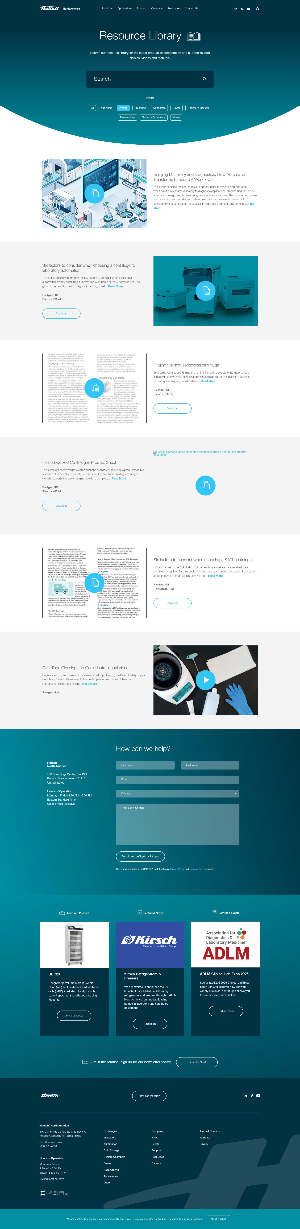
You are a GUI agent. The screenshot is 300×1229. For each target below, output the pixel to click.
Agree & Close (218, 1219)
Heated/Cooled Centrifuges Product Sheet (79, 463)
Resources (158, 1157)
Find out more (226, 1011)
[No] (295, 1219)
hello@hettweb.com (51, 1142)
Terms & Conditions (211, 1131)
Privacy (204, 1144)
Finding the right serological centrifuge (186, 365)
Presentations (127, 117)
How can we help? (149, 1096)
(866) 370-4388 (48, 1146)
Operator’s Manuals (198, 108)
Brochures (140, 108)
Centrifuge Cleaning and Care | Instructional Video (85, 668)
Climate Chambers (114, 1157)
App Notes (106, 108)
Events (156, 1144)
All (92, 108)
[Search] (257, 9)
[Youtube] (248, 9)
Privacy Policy (177, 869)
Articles (123, 108)
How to (176, 108)
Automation (110, 1144)
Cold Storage (111, 1150)
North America (71, 8)
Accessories (111, 1176)
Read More (115, 286)
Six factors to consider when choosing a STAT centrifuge (202, 560)
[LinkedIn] (236, 9)
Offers (107, 1182)
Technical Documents (153, 117)
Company (157, 1131)
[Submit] (205, 79)
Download (61, 313)
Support (156, 1150)
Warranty (205, 1137)
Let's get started (74, 1015)
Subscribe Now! (197, 1062)
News (155, 1137)
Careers (156, 1163)
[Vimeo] (242, 9)
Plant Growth (111, 1170)
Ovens (107, 1163)
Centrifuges (110, 1131)
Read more (150, 1024)
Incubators (110, 1137)
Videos (176, 117)
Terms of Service (198, 869)
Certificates (159, 108)
